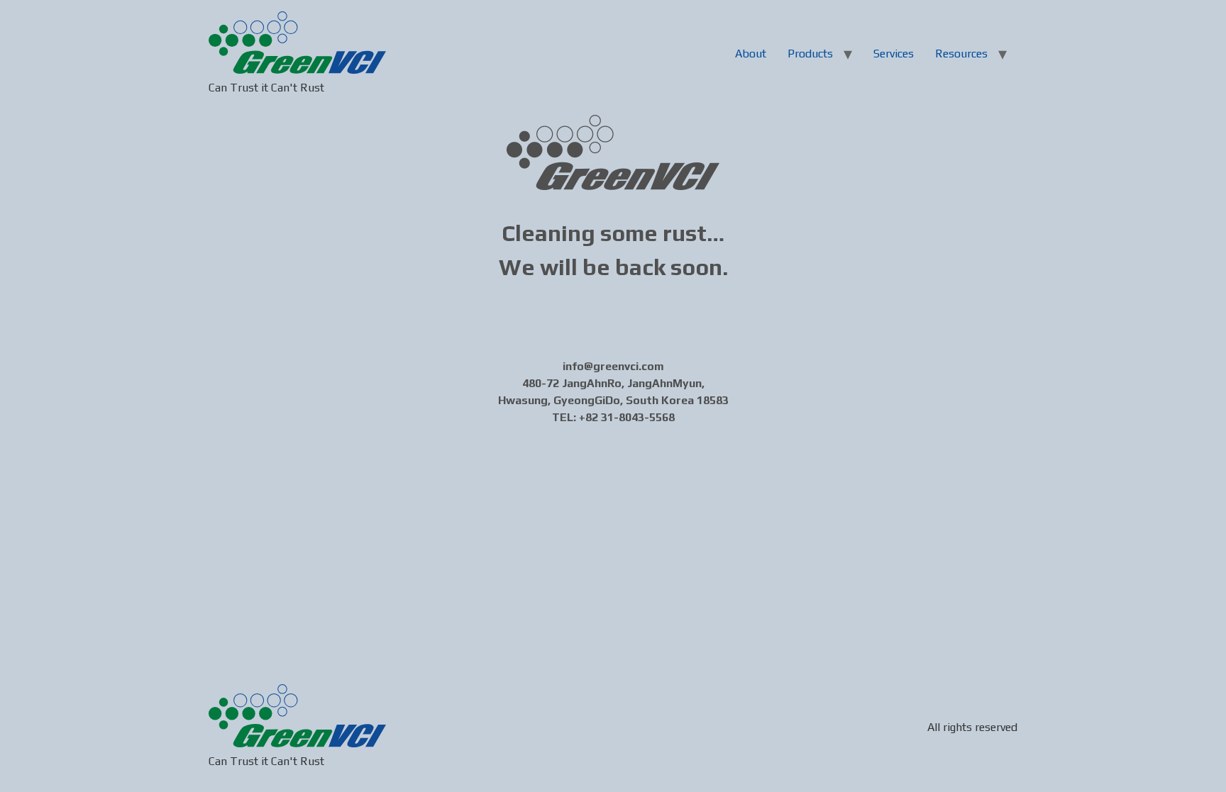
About (750, 53)
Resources (961, 53)
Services (893, 53)
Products (810, 53)
